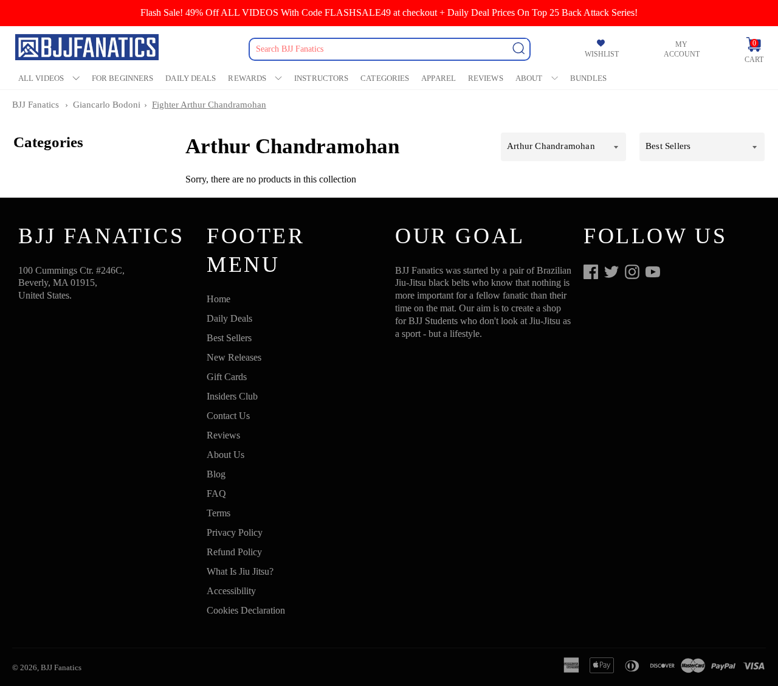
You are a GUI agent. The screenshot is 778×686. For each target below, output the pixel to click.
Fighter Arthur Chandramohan (209, 104)
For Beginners (122, 78)
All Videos (41, 78)
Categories (384, 78)
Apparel (438, 78)
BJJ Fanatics (35, 104)
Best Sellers (229, 338)
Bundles (588, 78)
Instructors (321, 78)
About (529, 78)
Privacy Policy (235, 532)
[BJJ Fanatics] (88, 49)
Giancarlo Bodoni (106, 104)
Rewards (247, 78)
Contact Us (228, 416)
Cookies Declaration (246, 610)
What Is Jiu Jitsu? (240, 571)
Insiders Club (232, 396)
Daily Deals (190, 78)
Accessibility (231, 591)
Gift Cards (227, 377)
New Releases (234, 357)
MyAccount (682, 49)
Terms (218, 513)
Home (218, 299)
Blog (216, 474)
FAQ (216, 493)
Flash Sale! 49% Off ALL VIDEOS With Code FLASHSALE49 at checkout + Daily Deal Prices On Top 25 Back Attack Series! (389, 12)
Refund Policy (234, 552)
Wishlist (602, 54)
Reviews (485, 78)
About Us (225, 454)
